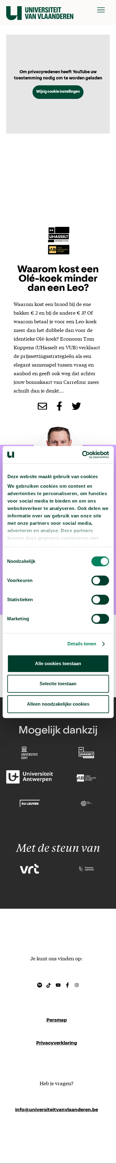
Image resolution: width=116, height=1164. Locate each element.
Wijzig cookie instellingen (58, 92)
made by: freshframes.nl (56, 1133)
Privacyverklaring (56, 1043)
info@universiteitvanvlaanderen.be (56, 1110)
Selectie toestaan (58, 683)
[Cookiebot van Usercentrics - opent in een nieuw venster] (82, 455)
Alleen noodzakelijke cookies (58, 704)
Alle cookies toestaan (58, 663)
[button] (101, 9)
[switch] (100, 580)
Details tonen (81, 643)
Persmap (56, 1020)
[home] (39, 10)
